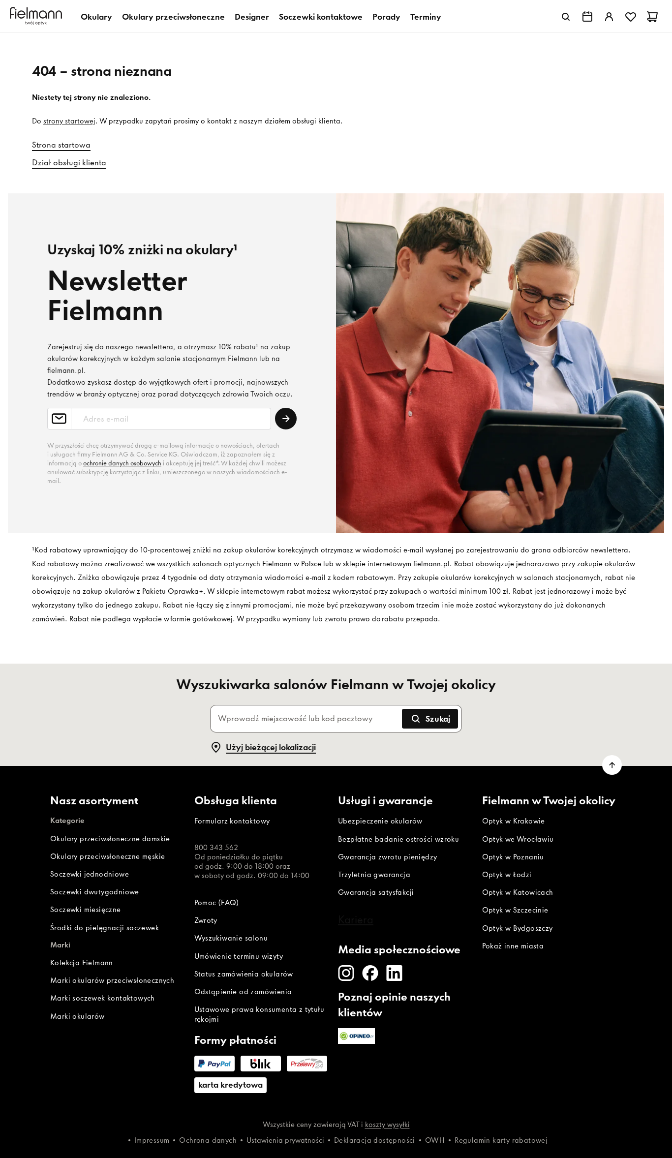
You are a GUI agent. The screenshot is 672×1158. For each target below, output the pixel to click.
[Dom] (37, 16)
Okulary (96, 17)
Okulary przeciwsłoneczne (173, 17)
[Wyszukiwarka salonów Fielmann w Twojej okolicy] (587, 17)
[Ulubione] (631, 17)
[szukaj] (566, 17)
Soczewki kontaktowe (321, 17)
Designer (252, 17)
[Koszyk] (652, 17)
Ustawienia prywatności (285, 1140)
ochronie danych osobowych (122, 463)
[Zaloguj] (609, 17)
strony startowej (69, 121)
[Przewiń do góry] (612, 765)
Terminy (425, 17)
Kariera (355, 919)
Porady (386, 17)
